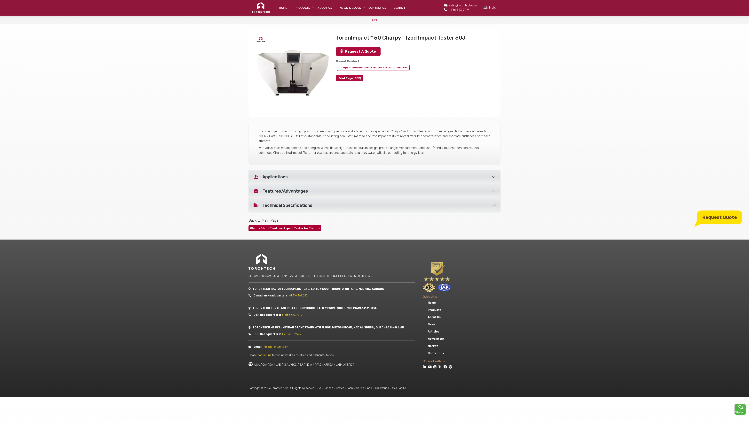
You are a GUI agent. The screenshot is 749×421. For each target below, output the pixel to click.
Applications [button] (275, 177)
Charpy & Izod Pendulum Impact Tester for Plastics (373, 67)
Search (399, 8)
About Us (325, 8)
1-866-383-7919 (458, 9)
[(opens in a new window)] (425, 367)
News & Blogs (350, 8)
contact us (264, 355)
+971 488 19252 (292, 334)
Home (283, 8)
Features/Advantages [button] (285, 191)
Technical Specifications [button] (287, 205)
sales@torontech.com (463, 5)
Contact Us (377, 8)
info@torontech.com (275, 346)
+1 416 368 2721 (299, 295)
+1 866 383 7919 (292, 315)
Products (302, 8)
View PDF (349, 78)
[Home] (260, 7)
